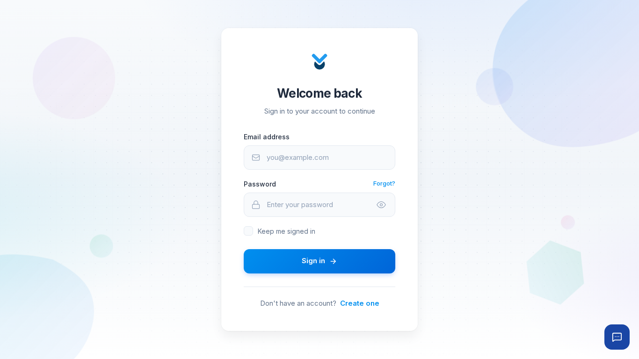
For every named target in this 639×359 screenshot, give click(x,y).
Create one (359, 303)
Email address (267, 137)
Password (260, 184)
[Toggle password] (381, 204)
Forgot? (384, 183)
